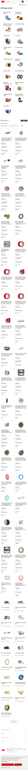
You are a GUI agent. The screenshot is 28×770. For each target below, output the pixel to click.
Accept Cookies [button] (18, 764)
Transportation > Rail (13, 125)
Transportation (3, 125)
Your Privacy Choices (20, 749)
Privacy (10, 748)
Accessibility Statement (10, 749)
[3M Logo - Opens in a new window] (3, 2)
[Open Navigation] (26, 1)
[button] (6, 767)
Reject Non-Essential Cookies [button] (8, 764)
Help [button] (3, 741)
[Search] (23, 2)
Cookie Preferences (10, 750)
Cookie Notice (5, 761)
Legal (7, 748)
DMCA (20, 748)
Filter (24, 120)
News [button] (3, 733)
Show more (14, 721)
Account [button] (23, 4)
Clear (22, 125)
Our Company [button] (6, 729)
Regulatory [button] (5, 737)
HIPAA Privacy (15, 748)
